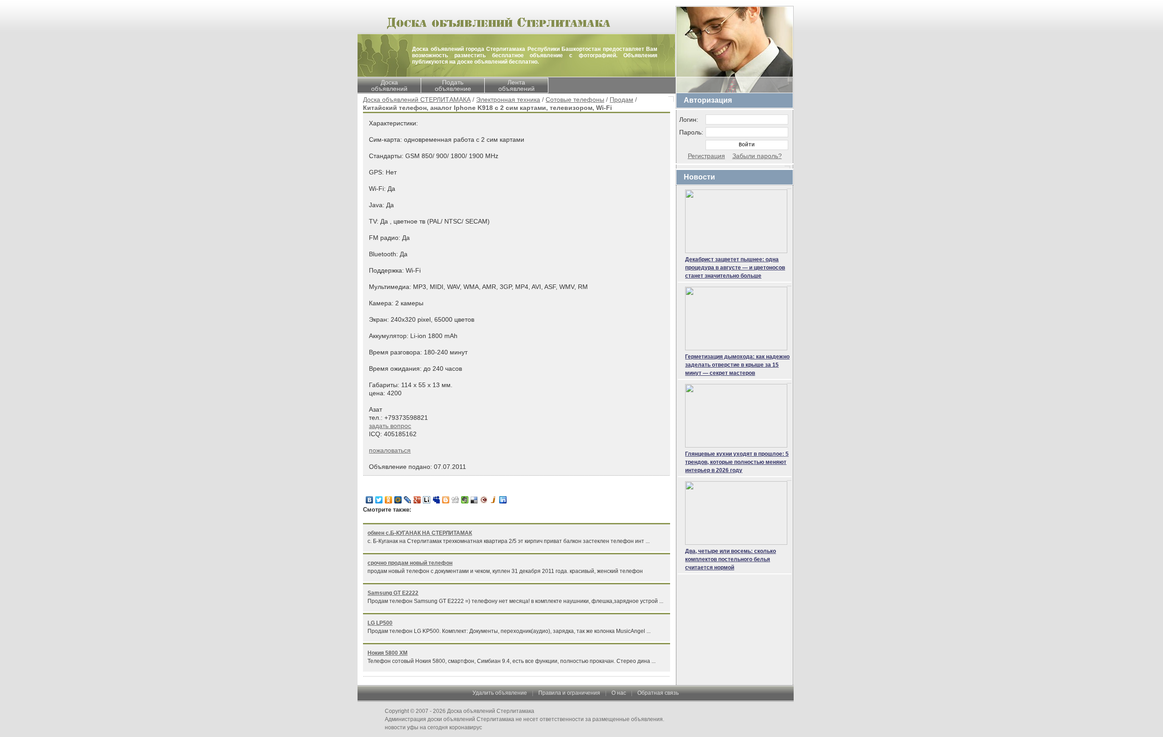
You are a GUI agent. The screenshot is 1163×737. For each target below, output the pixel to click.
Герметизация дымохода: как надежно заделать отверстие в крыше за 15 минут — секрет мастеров (737, 365)
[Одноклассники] (388, 500)
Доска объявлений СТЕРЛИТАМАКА (417, 99)
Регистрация (706, 155)
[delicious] (474, 500)
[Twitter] (379, 500)
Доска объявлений (389, 85)
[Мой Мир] (398, 500)
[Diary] (484, 500)
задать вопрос (390, 425)
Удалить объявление (499, 693)
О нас (618, 693)
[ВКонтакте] (369, 500)
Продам (621, 99)
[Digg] (455, 500)
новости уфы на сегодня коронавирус (433, 727)
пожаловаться (390, 450)
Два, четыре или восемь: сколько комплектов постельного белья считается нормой (730, 559)
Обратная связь (658, 693)
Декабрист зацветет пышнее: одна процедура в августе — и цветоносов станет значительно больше (735, 267)
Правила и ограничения (569, 693)
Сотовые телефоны (575, 99)
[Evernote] (465, 500)
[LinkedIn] (503, 500)
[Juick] (493, 500)
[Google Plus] (417, 500)
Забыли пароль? (757, 155)
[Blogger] (446, 500)
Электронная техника (508, 99)
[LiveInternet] (427, 500)
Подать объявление (453, 85)
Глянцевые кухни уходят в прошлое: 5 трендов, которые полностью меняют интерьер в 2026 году (737, 462)
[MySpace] (436, 500)
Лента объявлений (516, 85)
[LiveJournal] (408, 500)
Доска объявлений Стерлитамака (490, 711)
